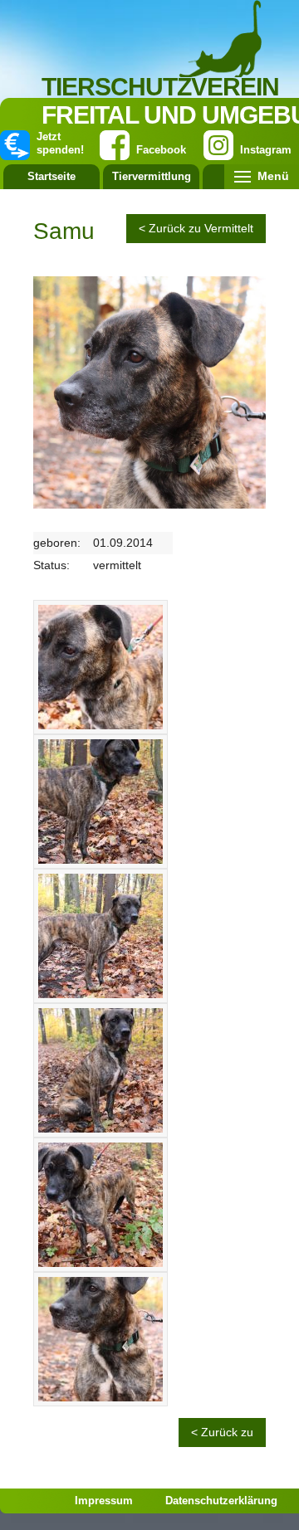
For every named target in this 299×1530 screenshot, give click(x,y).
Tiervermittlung (151, 176)
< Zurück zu (222, 1432)
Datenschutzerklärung (221, 1500)
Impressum (104, 1500)
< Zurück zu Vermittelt (196, 228)
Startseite (51, 176)
